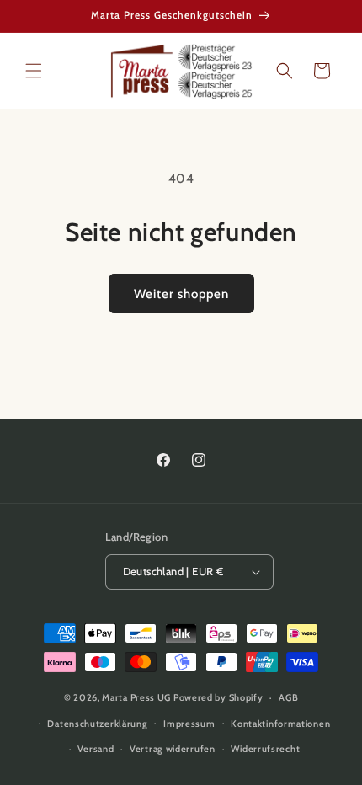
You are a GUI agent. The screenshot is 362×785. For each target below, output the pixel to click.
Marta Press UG (136, 697)
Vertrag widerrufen (173, 749)
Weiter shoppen (181, 294)
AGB (288, 697)
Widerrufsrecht (265, 749)
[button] (33, 70)
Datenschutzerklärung (97, 723)
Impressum (189, 723)
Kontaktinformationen (280, 723)
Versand (95, 749)
